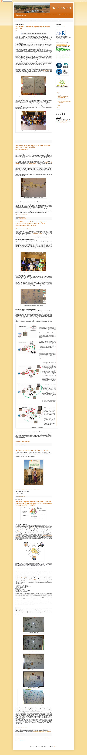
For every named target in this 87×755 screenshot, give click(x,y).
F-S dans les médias (55, 21)
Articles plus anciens (47, 738)
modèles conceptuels (32, 163)
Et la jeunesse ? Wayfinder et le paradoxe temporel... (63, 97)
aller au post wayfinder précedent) (22, 30)
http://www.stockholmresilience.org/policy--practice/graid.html (42, 731)
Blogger (55, 746)
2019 (58, 92)
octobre (59, 95)
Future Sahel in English (61, 26)
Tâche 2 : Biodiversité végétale (60, 19)
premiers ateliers (46, 70)
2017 (58, 107)
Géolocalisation (33, 19)
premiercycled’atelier (37, 233)
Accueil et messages (18, 19)
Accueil (33, 738)
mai (58, 104)
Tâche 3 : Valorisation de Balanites (21, 21)
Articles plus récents (19, 738)
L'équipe (26, 19)
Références (47, 21)
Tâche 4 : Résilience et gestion (36, 21)
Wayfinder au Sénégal (22, 218)
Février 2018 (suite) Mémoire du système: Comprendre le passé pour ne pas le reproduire (32, 146)
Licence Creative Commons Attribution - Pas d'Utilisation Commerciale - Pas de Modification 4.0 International (63, 121)
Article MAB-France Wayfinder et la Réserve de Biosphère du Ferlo (27, 489)
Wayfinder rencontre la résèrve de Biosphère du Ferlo (31, 450)
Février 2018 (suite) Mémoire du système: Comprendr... (63, 99)
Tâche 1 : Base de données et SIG (45, 19)
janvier (59, 105)
